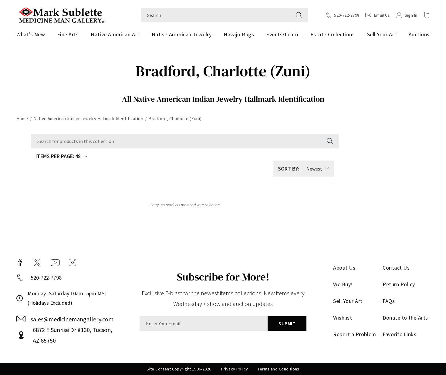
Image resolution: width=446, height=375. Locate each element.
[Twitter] (37, 262)
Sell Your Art (382, 34)
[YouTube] (55, 262)
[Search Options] (329, 141)
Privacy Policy (234, 369)
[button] (427, 15)
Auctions (419, 34)
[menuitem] (32, 34)
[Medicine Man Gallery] (62, 14)
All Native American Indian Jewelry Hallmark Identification (223, 99)
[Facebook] (20, 262)
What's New (30, 34)
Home (22, 118)
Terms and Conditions (278, 369)
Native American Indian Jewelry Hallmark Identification (88, 118)
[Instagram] (72, 262)
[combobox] (215, 15)
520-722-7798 (46, 277)
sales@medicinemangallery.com (72, 319)
